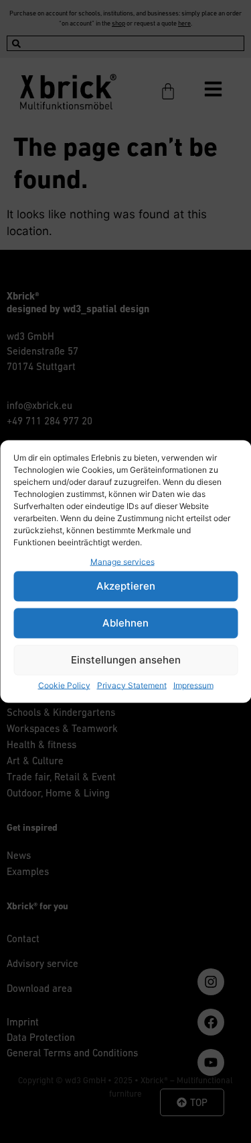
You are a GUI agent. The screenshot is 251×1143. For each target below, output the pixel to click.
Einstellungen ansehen (126, 659)
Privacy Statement (132, 685)
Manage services (122, 562)
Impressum (193, 685)
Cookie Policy (64, 685)
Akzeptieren (125, 586)
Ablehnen (125, 622)
